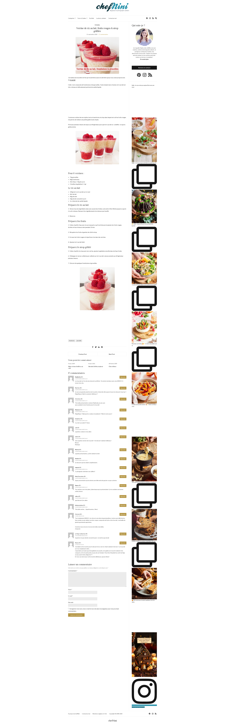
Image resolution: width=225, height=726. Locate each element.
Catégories (71, 18)
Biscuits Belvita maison (95, 366)
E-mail (70, 596)
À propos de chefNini (74, 713)
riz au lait (72, 80)
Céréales (97, 25)
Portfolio (91, 18)
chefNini (112, 720)
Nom (70, 589)
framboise (71, 340)
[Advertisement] (97, 103)
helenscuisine (79, 505)
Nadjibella (78, 377)
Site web (70, 602)
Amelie (77, 458)
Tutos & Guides (81, 18)
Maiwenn (77, 410)
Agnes (77, 485)
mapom (77, 467)
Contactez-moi (112, 18)
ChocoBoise (112, 366)
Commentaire (72, 571)
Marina (77, 449)
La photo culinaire (101, 18)
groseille (79, 340)
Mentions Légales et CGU (100, 713)
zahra (76, 496)
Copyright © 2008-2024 (115, 713)
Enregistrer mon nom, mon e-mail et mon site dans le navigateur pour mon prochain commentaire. (93, 610)
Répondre (123, 377)
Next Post (112, 354)
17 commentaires (103, 34)
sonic (76, 436)
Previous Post (83, 354)
